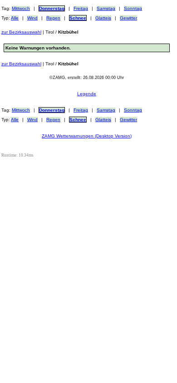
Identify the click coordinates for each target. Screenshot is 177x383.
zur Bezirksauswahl (21, 31)
